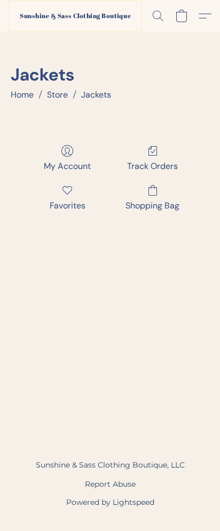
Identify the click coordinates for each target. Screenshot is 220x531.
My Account (67, 166)
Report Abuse (110, 484)
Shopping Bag (152, 205)
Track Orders (152, 166)
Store (57, 94)
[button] (75, 16)
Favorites (67, 205)
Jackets (96, 94)
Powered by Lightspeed (110, 502)
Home (22, 94)
